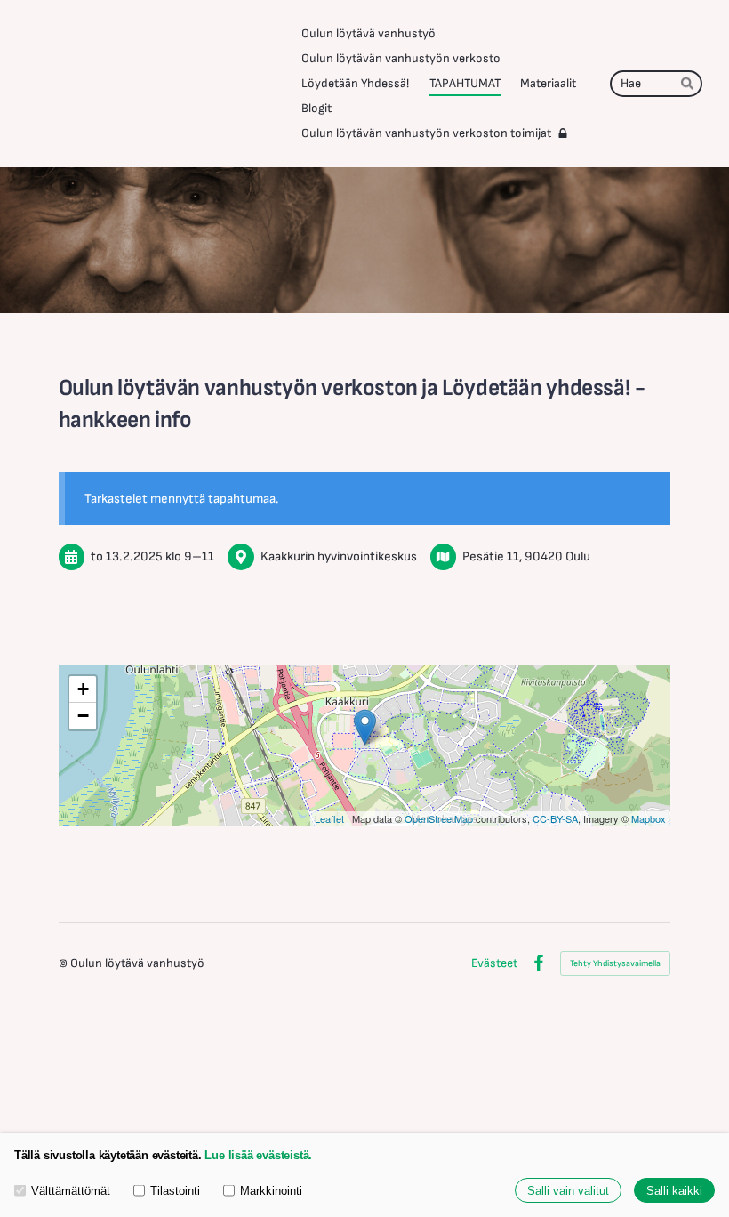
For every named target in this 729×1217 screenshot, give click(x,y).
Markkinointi (271, 1190)
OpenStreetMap (439, 818)
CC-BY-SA (555, 818)
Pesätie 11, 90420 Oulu (526, 556)
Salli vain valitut (568, 1190)
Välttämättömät (70, 1190)
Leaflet (329, 818)
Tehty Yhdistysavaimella (615, 963)
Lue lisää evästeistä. (258, 1155)
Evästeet (494, 963)
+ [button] (83, 689)
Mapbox (648, 818)
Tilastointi (175, 1190)
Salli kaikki (674, 1190)
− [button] (83, 716)
